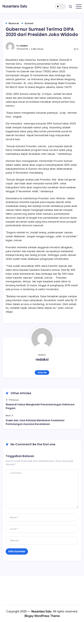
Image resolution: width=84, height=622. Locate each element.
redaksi (24, 45)
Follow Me (42, 372)
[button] (60, 6)
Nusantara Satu (14, 6)
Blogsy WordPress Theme (42, 616)
